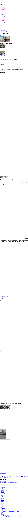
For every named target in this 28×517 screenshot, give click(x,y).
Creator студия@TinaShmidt (19, 516)
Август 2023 (2, 503)
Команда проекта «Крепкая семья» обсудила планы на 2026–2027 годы (8, 482)
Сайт (0, 68)
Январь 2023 (2, 507)
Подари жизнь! (14, 476)
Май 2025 (2, 491)
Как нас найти (3, 30)
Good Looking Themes (11, 511)
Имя (0, 65)
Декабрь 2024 (3, 494)
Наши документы (5, 16)
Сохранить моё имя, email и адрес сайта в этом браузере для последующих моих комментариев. (12, 69)
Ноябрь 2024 (2, 495)
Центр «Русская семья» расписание (5, 515)
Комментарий (2, 64)
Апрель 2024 (2, 499)
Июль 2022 (2, 509)
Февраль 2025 (3, 493)
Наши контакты (3, 14)
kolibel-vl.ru (4, 511)
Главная (2, 13)
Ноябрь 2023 (2, 501)
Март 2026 (2, 486)
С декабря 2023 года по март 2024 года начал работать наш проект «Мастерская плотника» (13, 56)
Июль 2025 (2, 490)
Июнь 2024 (2, 498)
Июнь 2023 (2, 504)
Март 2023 (2, 506)
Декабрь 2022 (3, 508)
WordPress (18, 511)
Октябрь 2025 (3, 488)
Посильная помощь (3, 298)
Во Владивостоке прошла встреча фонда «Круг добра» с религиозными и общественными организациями (12, 480)
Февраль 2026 (3, 487)
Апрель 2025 (2, 492)
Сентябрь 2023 (3, 502)
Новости (11, 476)
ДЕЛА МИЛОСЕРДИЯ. (3, 481)
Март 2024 (2, 500)
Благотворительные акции (4, 296)
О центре (2, 15)
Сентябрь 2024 (3, 496)
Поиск (1, 237)
